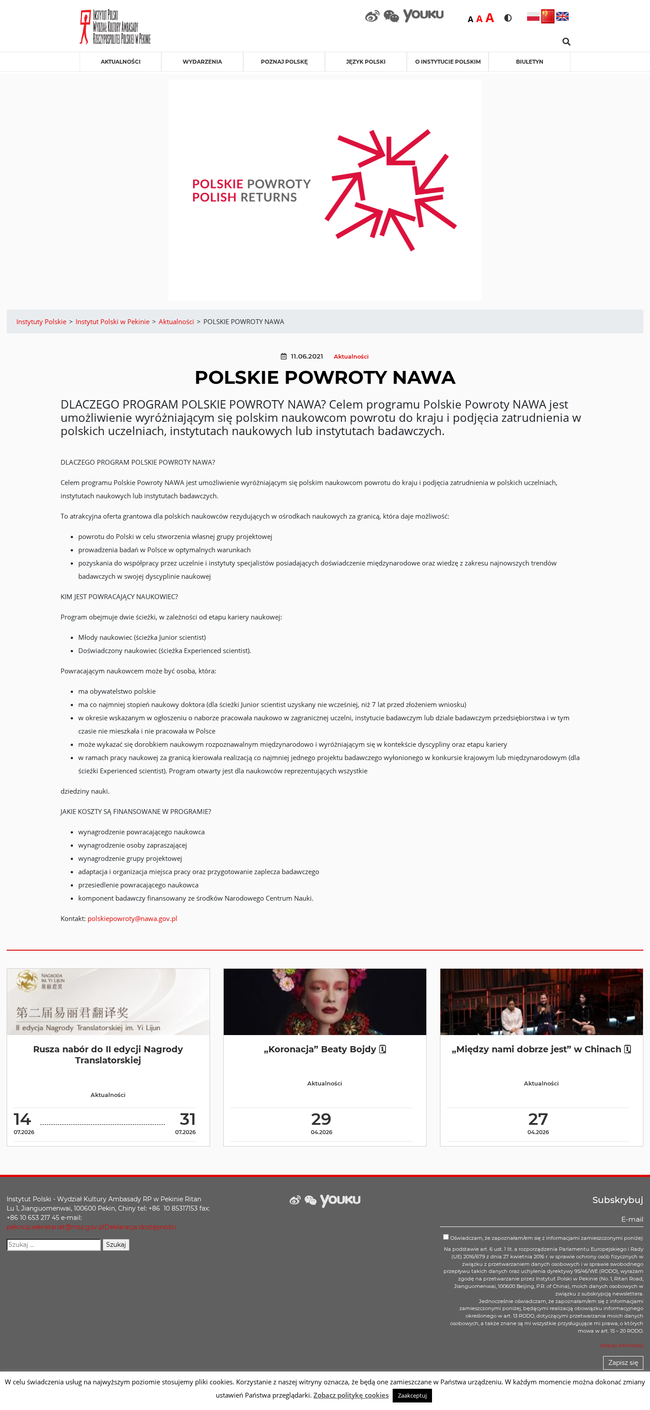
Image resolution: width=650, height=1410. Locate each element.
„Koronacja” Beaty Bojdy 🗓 (325, 1049)
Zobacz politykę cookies (351, 1395)
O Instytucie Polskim (448, 61)
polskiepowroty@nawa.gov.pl (132, 918)
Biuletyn (529, 61)
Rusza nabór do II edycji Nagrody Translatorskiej (108, 1055)
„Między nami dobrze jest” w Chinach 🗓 (541, 1049)
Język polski (366, 61)
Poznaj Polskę (284, 61)
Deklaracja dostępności (140, 1227)
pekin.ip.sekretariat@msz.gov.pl (55, 1227)
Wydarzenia (202, 61)
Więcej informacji (621, 1345)
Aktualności (121, 61)
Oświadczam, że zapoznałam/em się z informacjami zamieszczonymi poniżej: (546, 1238)
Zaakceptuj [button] (412, 1395)
